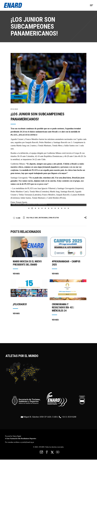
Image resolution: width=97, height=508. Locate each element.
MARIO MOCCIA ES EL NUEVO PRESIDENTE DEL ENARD (27, 263)
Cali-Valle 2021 (32, 218)
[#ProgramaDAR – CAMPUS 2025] (68, 246)
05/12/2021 (14, 109)
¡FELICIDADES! (20, 304)
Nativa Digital (17, 436)
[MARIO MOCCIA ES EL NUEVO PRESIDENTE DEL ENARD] (29, 246)
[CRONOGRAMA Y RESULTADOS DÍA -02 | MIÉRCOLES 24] (68, 289)
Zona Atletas (53, 218)
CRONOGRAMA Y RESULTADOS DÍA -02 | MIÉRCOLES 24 (63, 307)
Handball (18, 97)
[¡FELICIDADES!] (29, 289)
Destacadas (43, 218)
